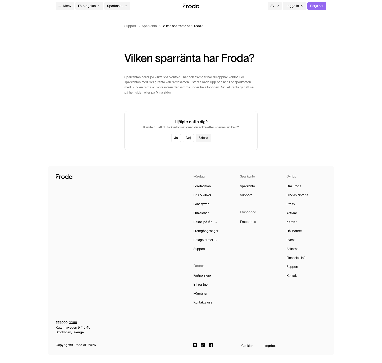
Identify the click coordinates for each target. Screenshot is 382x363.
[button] (65, 6)
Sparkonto (149, 26)
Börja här (317, 6)
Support (130, 26)
